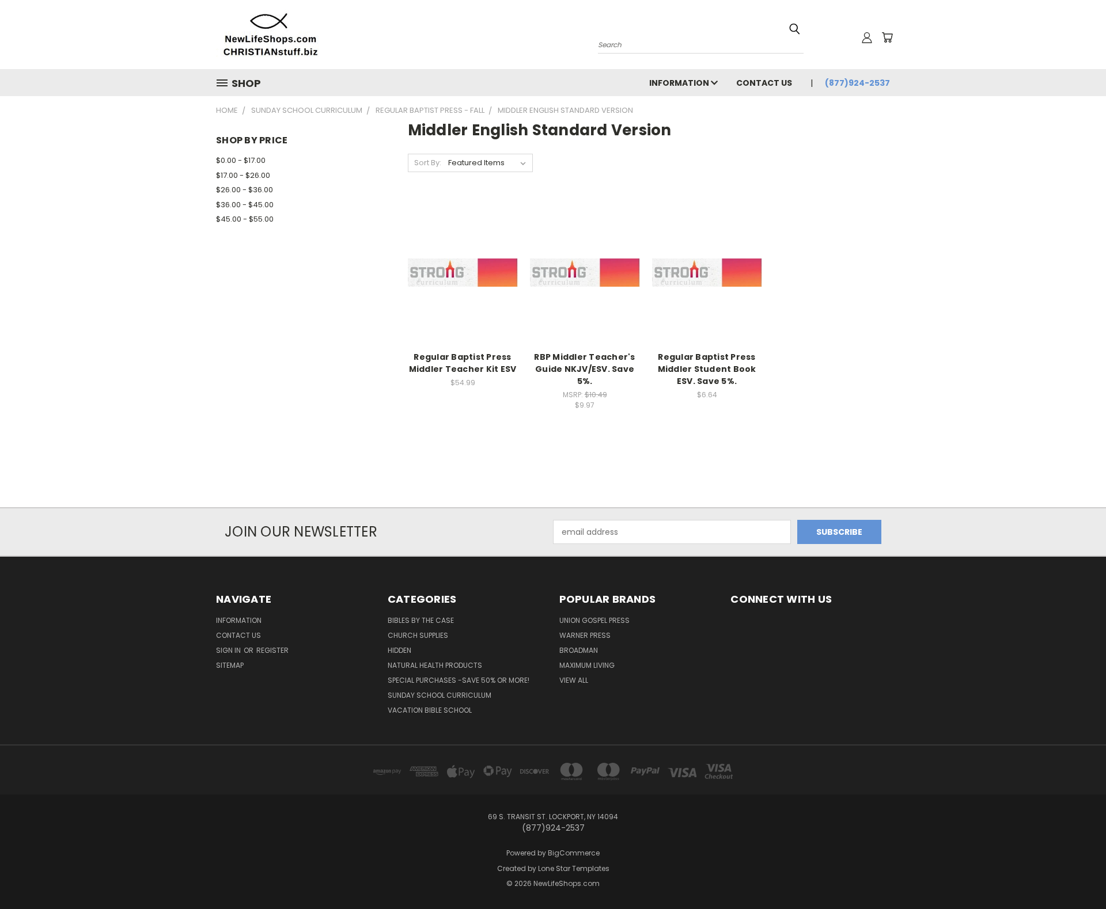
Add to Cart (463, 293)
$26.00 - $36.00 (244, 189)
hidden (399, 650)
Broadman (578, 650)
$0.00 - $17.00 (241, 160)
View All (573, 680)
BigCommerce (574, 853)
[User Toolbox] (867, 37)
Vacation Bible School (430, 710)
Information (680, 83)
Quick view (462, 249)
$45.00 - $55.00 (245, 219)
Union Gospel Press (594, 620)
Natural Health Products (435, 665)
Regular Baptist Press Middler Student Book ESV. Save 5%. (707, 369)
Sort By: (427, 162)
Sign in (229, 650)
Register (272, 650)
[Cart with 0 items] (887, 37)
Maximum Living (587, 665)
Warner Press (585, 635)
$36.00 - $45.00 (245, 204)
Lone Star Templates (573, 868)
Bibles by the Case (421, 620)
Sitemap (230, 665)
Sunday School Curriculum (439, 695)
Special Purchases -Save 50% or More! (458, 680)
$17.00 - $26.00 (243, 175)
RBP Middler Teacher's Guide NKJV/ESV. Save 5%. (584, 369)
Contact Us (764, 83)
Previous (1076, 873)
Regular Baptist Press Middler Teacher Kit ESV (463, 363)
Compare (459, 271)
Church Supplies (418, 635)
